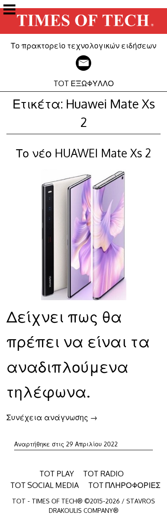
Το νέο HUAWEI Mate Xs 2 (83, 153)
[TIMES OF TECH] (83, 34)
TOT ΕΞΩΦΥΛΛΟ (84, 83)
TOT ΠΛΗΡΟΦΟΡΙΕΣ (124, 485)
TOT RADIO (103, 473)
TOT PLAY (56, 473)
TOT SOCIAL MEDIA (44, 485)
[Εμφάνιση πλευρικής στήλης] (9, 10)
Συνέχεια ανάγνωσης (52, 417)
